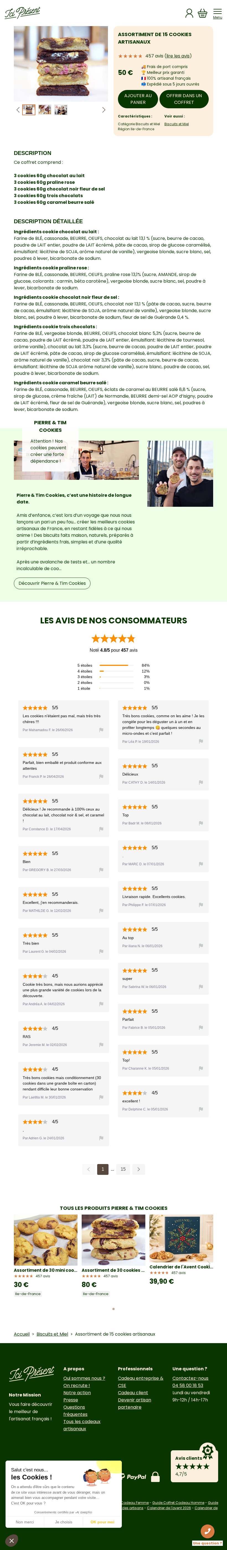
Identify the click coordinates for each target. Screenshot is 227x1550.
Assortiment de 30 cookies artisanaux (113, 1270)
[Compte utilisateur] (189, 13)
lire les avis (178, 56)
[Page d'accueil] (22, 13)
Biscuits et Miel (176, 124)
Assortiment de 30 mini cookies (46, 1270)
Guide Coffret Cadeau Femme (123, 1502)
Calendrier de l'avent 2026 (169, 1508)
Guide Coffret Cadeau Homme (178, 1502)
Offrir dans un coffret (184, 99)
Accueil (22, 1334)
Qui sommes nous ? (84, 1378)
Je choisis (63, 1522)
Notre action (77, 1393)
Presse (70, 1400)
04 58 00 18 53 (187, 1385)
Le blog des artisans (126, 1508)
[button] (104, 109)
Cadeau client (133, 1393)
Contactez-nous (190, 1378)
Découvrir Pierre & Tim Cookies (52, 583)
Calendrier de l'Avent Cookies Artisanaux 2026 (181, 1267)
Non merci (25, 1522)
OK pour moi (102, 1522)
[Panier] (202, 13)
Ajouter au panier (138, 99)
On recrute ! (76, 1385)
